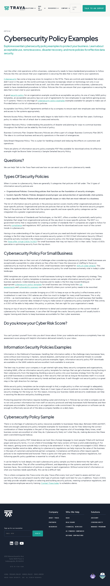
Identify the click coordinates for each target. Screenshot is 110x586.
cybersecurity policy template (28, 284)
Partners (52, 522)
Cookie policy (27, 574)
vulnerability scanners (28, 287)
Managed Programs (98, 527)
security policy (17, 95)
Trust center (39, 574)
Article (7, 31)
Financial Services (74, 527)
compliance (16, 225)
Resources (53, 527)
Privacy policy (15, 574)
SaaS (67, 518)
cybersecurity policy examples (51, 101)
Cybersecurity (10, 79)
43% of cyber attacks (86, 266)
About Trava (54, 518)
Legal (6, 574)
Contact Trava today (50, 483)
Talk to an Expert (94, 8)
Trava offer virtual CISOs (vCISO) (22, 241)
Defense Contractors (74, 535)
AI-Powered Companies (75, 531)
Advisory (94, 518)
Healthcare (70, 522)
